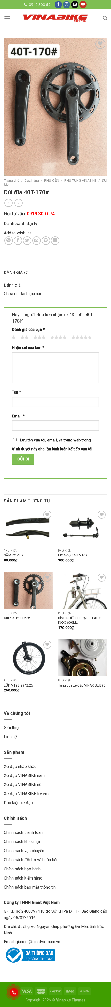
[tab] (55, 272)
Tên (16, 392)
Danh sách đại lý (20, 223)
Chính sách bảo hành (22, 869)
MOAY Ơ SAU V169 (73, 555)
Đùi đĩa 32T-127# (17, 618)
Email (18, 416)
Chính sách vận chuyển (24, 850)
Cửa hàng (32, 180)
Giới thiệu (12, 727)
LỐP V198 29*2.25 (18, 685)
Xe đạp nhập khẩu (20, 766)
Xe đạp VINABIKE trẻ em (26, 793)
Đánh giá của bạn (28, 329)
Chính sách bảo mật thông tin (30, 887)
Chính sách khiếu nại (22, 841)
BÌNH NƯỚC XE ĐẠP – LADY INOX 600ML (79, 620)
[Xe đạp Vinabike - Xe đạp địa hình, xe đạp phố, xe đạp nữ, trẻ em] (55, 18)
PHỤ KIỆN (51, 180)
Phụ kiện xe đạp (18, 802)
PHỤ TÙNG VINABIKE (80, 180)
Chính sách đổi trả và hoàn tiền (31, 859)
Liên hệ (10, 736)
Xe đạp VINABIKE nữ (23, 784)
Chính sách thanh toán (23, 832)
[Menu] (7, 18)
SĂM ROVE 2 (13, 555)
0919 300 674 (41, 213)
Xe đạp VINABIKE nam (24, 775)
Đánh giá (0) (16, 272)
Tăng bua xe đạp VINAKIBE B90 (82, 685)
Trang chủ (11, 180)
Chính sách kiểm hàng (23, 878)
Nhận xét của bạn (28, 348)
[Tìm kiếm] (105, 18)
